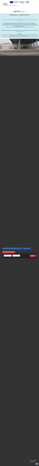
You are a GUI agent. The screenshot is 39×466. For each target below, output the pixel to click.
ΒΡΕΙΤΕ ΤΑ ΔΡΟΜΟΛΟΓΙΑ (8, 252)
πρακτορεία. (27, 35)
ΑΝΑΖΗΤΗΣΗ (33, 255)
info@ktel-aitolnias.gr (19, 31)
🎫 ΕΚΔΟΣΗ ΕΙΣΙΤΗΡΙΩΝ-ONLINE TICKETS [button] (12, 248)
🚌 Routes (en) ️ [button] (27, 248)
